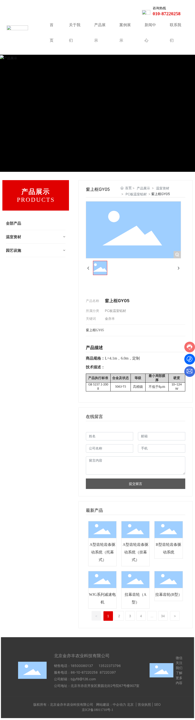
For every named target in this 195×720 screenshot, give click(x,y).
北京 (130, 704)
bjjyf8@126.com (83, 679)
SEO (157, 704)
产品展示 (143, 188)
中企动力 (119, 704)
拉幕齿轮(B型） (168, 594)
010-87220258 (166, 13)
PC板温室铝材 (136, 194)
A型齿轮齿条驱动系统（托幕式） (102, 552)
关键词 (91, 318)
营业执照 (144, 704)
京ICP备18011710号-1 (97, 710)
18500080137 (82, 666)
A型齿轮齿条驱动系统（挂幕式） (135, 552)
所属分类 (92, 311)
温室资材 (162, 188)
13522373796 (110, 666)
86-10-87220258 (84, 672)
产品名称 (92, 301)
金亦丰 (110, 318)
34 (163, 616)
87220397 (109, 672)
